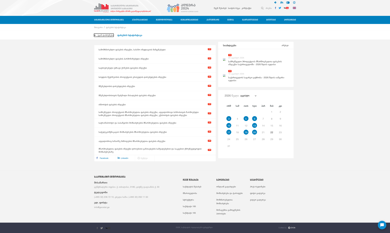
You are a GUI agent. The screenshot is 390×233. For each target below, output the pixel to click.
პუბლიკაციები (140, 20)
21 (263, 132)
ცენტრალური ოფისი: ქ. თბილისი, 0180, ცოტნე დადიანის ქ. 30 (126, 187)
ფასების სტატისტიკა (116, 27)
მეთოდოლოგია (164, 20)
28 (263, 139)
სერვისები (222, 180)
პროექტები (290, 20)
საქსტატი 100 (189, 206)
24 (228, 139)
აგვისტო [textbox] (244, 95)
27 (254, 139)
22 (271, 132)
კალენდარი (212, 20)
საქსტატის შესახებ (192, 186)
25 (237, 139)
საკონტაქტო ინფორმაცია (110, 177)
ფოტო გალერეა (257, 193)
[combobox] (248, 96)
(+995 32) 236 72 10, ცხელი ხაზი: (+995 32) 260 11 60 (121, 197)
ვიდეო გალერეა (258, 200)
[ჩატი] (382, 225)
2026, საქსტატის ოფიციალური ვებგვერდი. (194, 227)
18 (237, 132)
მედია (230, 20)
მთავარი (98, 27)
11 (237, 125)
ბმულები (271, 20)
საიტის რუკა (234, 8)
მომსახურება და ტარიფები (229, 193)
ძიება (269, 8)
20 (254, 132)
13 (254, 125)
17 (228, 132)
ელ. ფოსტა (100, 202)
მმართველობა (190, 193)
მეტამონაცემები (189, 20)
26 (246, 139)
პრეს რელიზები (257, 186)
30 (280, 139)
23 (280, 132)
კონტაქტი (246, 8)
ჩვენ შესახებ (220, 8)
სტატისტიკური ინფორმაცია (109, 20)
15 (271, 125)
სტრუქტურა (188, 200)
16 (280, 125)
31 (228, 146)
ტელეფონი (101, 192)
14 (263, 125)
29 (271, 139)
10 (228, 125)
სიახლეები (229, 45)
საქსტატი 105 (189, 213)
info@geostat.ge (102, 207)
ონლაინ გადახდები (226, 186)
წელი (232, 95)
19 (246, 132)
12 (246, 125)
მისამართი (100, 182)
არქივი (285, 45)
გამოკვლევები (250, 20)
